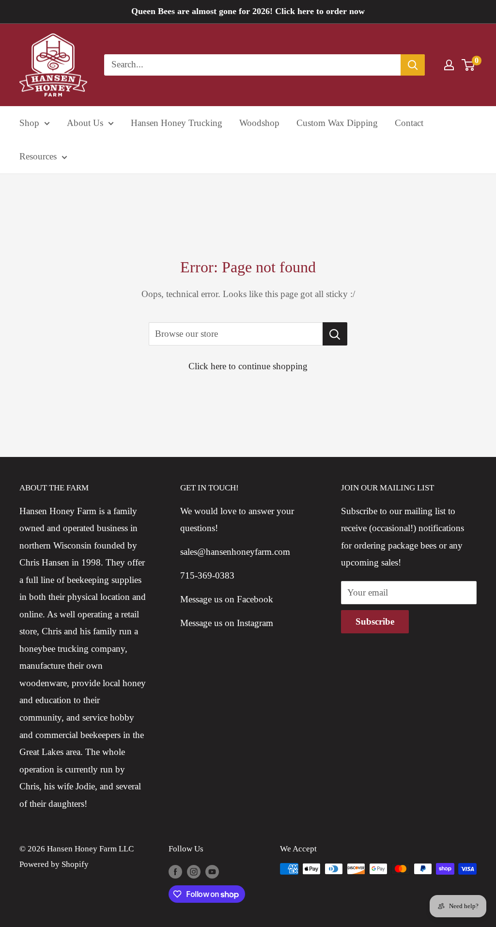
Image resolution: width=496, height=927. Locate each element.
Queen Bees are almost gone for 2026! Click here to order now (248, 11)
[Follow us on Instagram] (194, 871)
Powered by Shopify (54, 864)
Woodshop (259, 123)
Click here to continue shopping (248, 366)
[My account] (449, 65)
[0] (469, 65)
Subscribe (375, 621)
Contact (409, 123)
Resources (38, 156)
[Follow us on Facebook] (175, 871)
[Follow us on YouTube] (212, 871)
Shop (29, 123)
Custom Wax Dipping (337, 123)
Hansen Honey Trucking (176, 123)
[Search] (413, 65)
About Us (85, 123)
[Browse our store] (335, 334)
